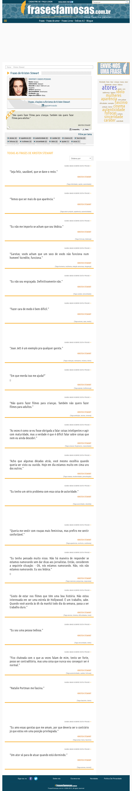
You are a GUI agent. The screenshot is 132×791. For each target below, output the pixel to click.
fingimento (78, 446)
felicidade (74, 184)
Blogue (89, 20)
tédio (89, 643)
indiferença (87, 388)
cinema (88, 415)
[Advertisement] (66, 42)
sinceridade (87, 294)
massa (70, 476)
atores (80, 321)
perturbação (86, 476)
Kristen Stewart (84, 125)
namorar (73, 581)
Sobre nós (56, 778)
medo (89, 321)
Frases (41, 20)
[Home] (66, 9)
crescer (71, 446)
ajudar (80, 388)
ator (37, 93)
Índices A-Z (80, 20)
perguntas (79, 581)
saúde (80, 184)
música (84, 361)
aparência (77, 211)
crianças (70, 361)
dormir (88, 767)
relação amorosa (78, 266)
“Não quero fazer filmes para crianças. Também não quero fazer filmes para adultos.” (43, 116)
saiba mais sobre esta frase (77, 166)
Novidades (94, 778)
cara (84, 321)
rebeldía (88, 504)
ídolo (89, 361)
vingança (88, 266)
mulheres (68, 266)
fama (83, 740)
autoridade (81, 504)
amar (78, 740)
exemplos (77, 361)
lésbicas (88, 239)
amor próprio (68, 211)
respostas (87, 581)
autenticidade (86, 211)
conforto (81, 543)
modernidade (77, 476)
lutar (89, 615)
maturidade (87, 446)
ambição (77, 415)
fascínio (83, 700)
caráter (80, 294)
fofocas (81, 239)
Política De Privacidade (113, 778)
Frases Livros (67, 20)
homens (62, 266)
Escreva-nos (75, 778)
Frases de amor (53, 20)
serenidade (87, 184)
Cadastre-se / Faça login (40, 2)
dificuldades (83, 615)
